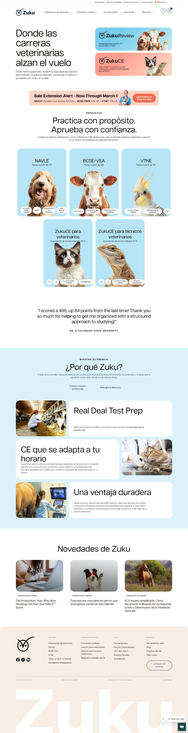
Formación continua (86, 12)
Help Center (152, 655)
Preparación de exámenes (57, 12)
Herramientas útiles (155, 643)
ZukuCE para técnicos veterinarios (91, 652)
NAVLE (51, 647)
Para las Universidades (114, 2)
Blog (149, 647)
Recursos (146, 12)
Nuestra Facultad (121, 655)
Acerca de (129, 12)
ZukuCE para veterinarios (92, 647)
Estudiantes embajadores (60, 662)
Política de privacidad (70, 680)
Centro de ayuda (147, 2)
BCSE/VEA (53, 651)
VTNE (51, 655)
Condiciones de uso (23, 680)
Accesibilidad (167, 680)
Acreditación (119, 658)
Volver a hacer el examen (60, 658)
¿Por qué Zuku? (110, 12)
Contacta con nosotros (131, 2)
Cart (169, 9)
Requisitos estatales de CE (93, 657)
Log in (163, 10)
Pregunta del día (154, 651)
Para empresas (100, 2)
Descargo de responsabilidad (120, 680)
